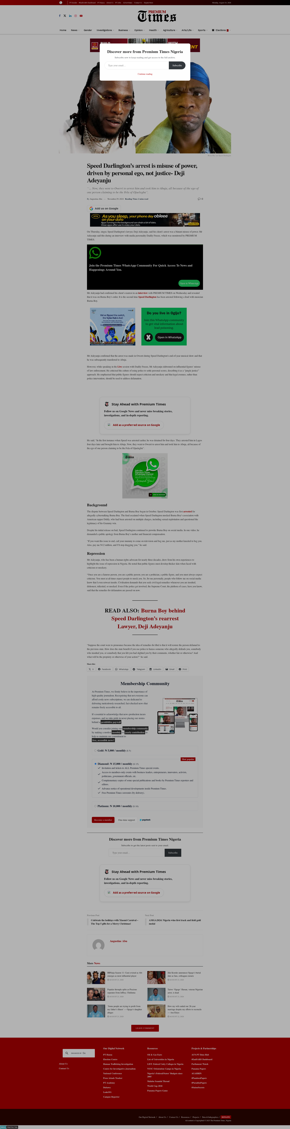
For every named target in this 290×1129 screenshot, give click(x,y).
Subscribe (177, 65)
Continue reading (145, 73)
